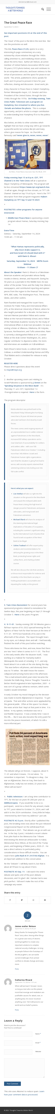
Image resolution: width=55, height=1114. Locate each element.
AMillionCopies (11, 803)
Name (38, 1034)
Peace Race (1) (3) (20, 49)
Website (38, 1051)
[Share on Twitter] (22, 900)
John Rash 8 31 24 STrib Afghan (29, 855)
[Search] (41, 9)
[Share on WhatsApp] (33, 900)
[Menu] (47, 9)
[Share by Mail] (45, 900)
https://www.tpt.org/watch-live (34, 187)
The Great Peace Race (18, 22)
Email (38, 1042)
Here (17, 614)
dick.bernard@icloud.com (28, 2)
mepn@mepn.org (14, 369)
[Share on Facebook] (10, 900)
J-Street (36, 382)
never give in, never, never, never (32, 135)
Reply (17, 969)
